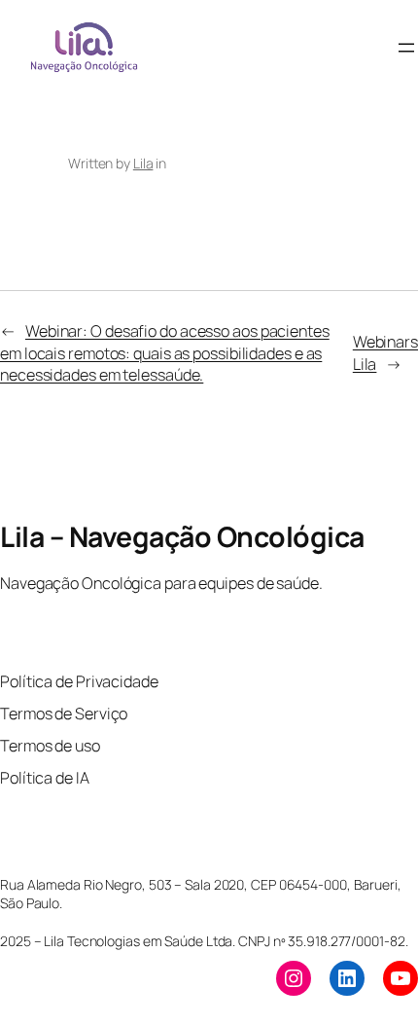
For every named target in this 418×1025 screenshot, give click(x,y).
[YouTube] (400, 978)
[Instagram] (293, 978)
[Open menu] (406, 47)
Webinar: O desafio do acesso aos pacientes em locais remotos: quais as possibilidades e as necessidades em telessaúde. (165, 352)
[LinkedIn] (347, 978)
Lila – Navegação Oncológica (182, 537)
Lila (143, 163)
